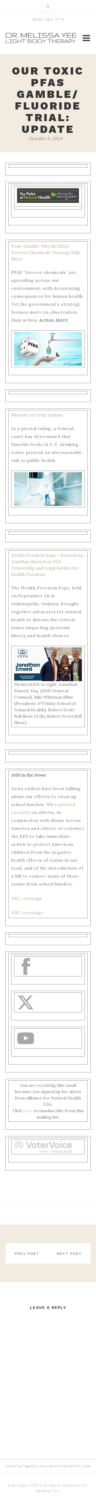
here (28, 1110)
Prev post (27, 1253)
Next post (69, 1253)
